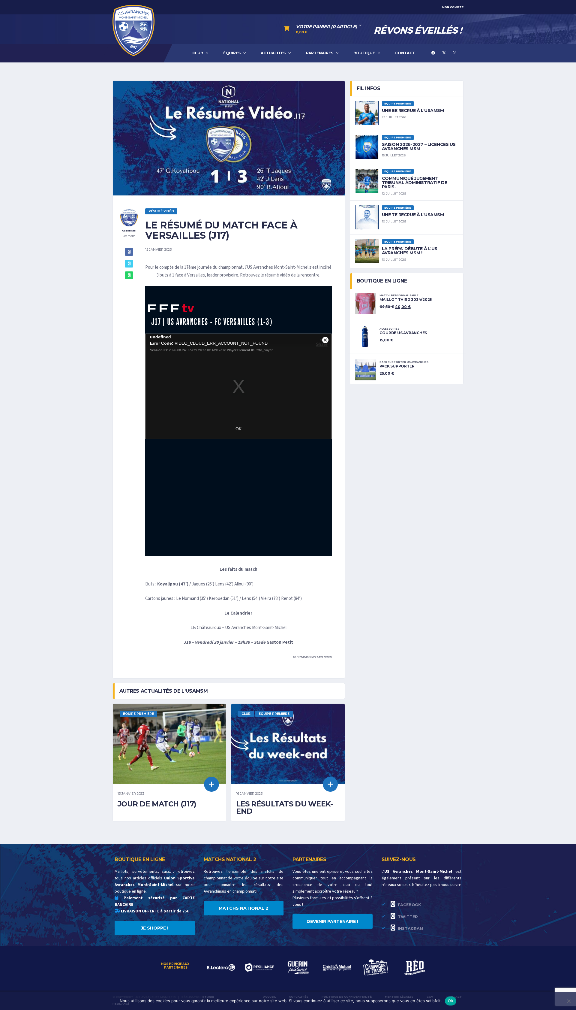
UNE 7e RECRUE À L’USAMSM (413, 214)
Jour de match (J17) (157, 804)
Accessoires (389, 328)
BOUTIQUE (364, 53)
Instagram (410, 928)
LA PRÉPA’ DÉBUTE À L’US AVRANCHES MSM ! (409, 251)
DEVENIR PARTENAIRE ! (332, 921)
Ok (450, 1000)
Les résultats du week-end (284, 807)
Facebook (409, 905)
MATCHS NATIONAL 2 (243, 908)
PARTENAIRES (319, 53)
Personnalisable (404, 295)
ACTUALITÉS (273, 53)
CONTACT (405, 53)
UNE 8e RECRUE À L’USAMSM (413, 110)
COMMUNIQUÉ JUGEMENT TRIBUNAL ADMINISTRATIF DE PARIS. (414, 182)
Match (385, 295)
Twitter (407, 917)
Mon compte (453, 7)
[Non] (569, 1001)
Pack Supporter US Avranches (404, 362)
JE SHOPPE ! (154, 928)
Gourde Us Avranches (403, 333)
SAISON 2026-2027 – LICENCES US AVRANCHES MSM (419, 146)
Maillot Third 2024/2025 (406, 299)
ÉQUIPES (232, 53)
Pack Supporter (397, 366)
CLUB (197, 53)
